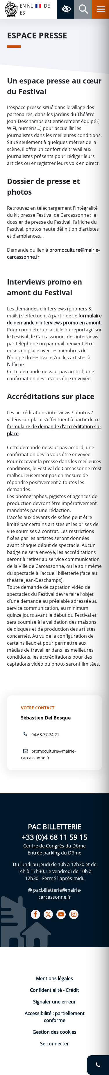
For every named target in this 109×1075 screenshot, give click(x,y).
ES (22, 13)
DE (47, 6)
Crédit (72, 990)
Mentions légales (54, 978)
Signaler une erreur (54, 1001)
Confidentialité (46, 990)
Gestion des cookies (54, 1032)
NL (30, 6)
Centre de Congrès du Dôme (54, 846)
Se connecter (54, 1043)
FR (38, 5)
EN (23, 6)
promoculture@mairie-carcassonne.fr (48, 754)
